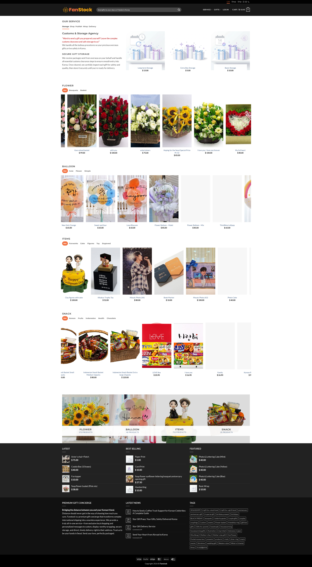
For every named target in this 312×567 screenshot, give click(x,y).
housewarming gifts (197, 531)
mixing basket (142, 150)
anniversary (242, 510)
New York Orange (169, 225)
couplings (194, 522)
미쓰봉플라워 (202, 547)
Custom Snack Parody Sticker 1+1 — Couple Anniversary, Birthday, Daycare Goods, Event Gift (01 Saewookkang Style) (84, 376)
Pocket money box (197, 539)
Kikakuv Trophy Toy (236, 297)
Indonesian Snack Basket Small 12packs (179, 373)
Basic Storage (230, 68)
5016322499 (195, 510)
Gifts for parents (202, 527)
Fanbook (109, 297)
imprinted (222, 531)
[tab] (65, 26)
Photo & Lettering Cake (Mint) (77, 297)
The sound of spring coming (111, 150)
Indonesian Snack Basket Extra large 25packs (243, 373)
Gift (228, 2)
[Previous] (62, 127)
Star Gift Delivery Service (144, 526)
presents (210, 539)
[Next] (250, 127)
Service (207, 10)
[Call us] (248, 2)
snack (242, 539)
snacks (192, 543)
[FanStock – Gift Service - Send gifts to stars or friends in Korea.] (77, 10)
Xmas (192, 547)
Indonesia (231, 531)
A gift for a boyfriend (210, 510)
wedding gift (211, 543)
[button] (226, 9)
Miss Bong (194, 535)
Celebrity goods (220, 518)
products (218, 539)
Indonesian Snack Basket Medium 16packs (211, 373)
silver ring (234, 539)
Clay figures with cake (204, 297)
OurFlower (232, 535)
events (210, 522)
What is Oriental (237, 543)
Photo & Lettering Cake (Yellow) (141, 297)
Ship (239, 2)
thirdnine (201, 543)
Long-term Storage (145, 68)
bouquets (208, 518)
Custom (203, 522)
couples (242, 518)
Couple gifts (232, 518)
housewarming (226, 527)
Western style (224, 543)
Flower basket (220, 522)
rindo (226, 539)
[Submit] (179, 10)
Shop (234, 2)
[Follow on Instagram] (243, 2)
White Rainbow (105, 225)
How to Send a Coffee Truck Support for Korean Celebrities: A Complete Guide (159, 512)
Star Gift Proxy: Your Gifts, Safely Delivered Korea (155, 519)
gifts (192, 527)
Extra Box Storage (187, 68)
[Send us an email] (246, 2)
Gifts (216, 10)
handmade (215, 527)
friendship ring (233, 522)
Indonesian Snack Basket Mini (116, 372)
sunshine (237, 150)
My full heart (79, 150)
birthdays (234, 514)
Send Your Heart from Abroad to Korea (150, 534)
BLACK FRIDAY (196, 518)
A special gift (209, 514)
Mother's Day (205, 535)
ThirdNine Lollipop (73, 225)
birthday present (222, 514)
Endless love (206, 150)
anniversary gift (196, 514)
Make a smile (148, 372)
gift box (244, 522)
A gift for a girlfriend (228, 510)
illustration (212, 531)
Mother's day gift (219, 535)
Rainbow (136, 225)
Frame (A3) (172, 297)
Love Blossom (232, 225)
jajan (239, 531)
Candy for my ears (174, 150)
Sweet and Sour (200, 225)
